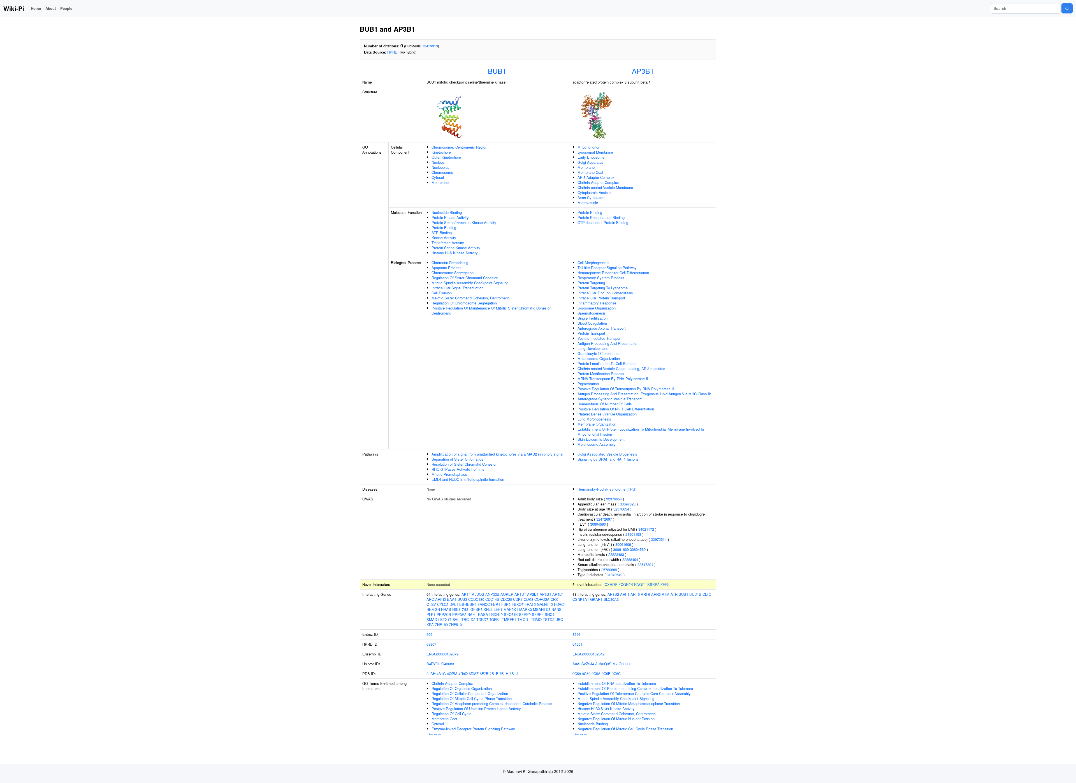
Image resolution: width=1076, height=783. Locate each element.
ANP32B (492, 594)
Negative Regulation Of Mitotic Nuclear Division (616, 718)
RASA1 (484, 614)
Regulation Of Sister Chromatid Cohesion (465, 277)
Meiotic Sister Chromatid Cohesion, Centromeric (471, 298)
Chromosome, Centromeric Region (459, 147)
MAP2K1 (511, 609)
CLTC (706, 594)
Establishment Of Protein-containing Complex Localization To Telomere (635, 688)
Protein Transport (591, 333)
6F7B (484, 673)
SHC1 (549, 614)
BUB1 (497, 71)
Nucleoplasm (442, 167)
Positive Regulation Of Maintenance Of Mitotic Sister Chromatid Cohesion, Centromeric (492, 310)
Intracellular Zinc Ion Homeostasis (605, 292)
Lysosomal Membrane (595, 152)
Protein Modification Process (601, 373)
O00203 (625, 663)
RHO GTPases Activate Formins (458, 469)
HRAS (446, 609)
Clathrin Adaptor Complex (598, 182)
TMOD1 (523, 619)
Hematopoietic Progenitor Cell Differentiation (613, 272)
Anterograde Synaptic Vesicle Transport (610, 398)
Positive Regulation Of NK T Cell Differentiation (616, 409)
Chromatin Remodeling (450, 262)
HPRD (392, 52)
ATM (665, 594)
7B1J (513, 673)
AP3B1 (643, 71)
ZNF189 (441, 624)
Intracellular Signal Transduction (457, 287)
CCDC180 (476, 599)
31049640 (614, 574)
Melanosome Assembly (597, 444)
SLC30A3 (611, 599)
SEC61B (511, 614)
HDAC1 (560, 604)
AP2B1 (533, 594)
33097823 (628, 504)
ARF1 (624, 594)
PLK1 (430, 614)
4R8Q (463, 673)
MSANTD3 (541, 609)
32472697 (604, 519)
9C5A (596, 673)
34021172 (646, 529)
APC (430, 599)
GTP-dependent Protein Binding (603, 222)
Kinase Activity (444, 237)
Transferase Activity (448, 242)
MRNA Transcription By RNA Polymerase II (613, 378)
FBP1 (495, 604)
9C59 (586, 673)
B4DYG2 (433, 663)
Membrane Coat (590, 172)
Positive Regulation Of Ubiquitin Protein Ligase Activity (476, 708)
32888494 (630, 559)
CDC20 (506, 599)
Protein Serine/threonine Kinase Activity (464, 222)
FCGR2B (625, 584)
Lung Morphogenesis (594, 419)
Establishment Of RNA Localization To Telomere (617, 683)
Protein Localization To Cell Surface (607, 363)
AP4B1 (558, 594)
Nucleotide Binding (447, 212)
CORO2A (541, 599)
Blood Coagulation (592, 323)
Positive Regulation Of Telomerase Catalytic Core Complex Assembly (634, 693)
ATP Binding (442, 232)
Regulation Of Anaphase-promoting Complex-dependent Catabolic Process (492, 703)
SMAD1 (432, 619)
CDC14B (492, 599)
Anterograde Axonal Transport (602, 328)
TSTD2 (548, 619)
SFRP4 (538, 614)
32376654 (614, 499)
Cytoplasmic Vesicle (594, 192)
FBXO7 (517, 604)
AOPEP (506, 594)
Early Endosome (591, 157)
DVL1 (453, 604)
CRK (554, 599)
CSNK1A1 (580, 599)
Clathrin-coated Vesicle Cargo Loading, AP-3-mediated (621, 368)
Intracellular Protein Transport (601, 298)
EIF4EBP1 (468, 604)
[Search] (1067, 8)
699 (429, 634)
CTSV (431, 604)
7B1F (494, 673)
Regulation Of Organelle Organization (462, 688)
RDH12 (497, 614)
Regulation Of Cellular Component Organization (470, 693)
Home (36, 8)
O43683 (447, 663)
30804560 (598, 524)
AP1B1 (520, 594)
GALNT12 (545, 604)
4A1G (441, 673)
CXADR (611, 584)
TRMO (536, 619)
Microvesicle (588, 202)
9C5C (616, 673)
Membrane (440, 182)
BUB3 (462, 599)
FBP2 (506, 604)
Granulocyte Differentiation (599, 353)
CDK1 (518, 599)
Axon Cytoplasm (591, 197)
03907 (431, 644)
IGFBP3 (476, 609)
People (66, 8)
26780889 (609, 569)
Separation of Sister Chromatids (457, 459)
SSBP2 (653, 584)
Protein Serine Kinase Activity (456, 247)
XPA (430, 624)
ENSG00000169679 (442, 654)
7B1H (503, 673)
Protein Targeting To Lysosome (603, 287)
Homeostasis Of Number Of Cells (605, 403)
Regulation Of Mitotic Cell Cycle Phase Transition (472, 698)
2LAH (430, 673)
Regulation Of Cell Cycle (451, 713)
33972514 (659, 539)
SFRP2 (525, 614)
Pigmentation (588, 383)
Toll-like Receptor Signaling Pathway (607, 267)
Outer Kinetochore (446, 157)
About (50, 8)
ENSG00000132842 (588, 654)
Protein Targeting (591, 282)
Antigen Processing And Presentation (608, 343)
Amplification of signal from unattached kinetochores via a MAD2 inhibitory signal (497, 454)
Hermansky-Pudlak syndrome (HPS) (607, 489)
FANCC (484, 604)
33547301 (645, 564)
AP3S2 (613, 594)
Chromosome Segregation (453, 272)
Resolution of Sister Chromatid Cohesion (464, 464)
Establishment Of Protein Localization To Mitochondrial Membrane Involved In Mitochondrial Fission (641, 431)
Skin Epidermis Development (601, 439)
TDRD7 (482, 619)
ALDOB (478, 594)
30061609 (623, 544)
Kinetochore (441, 152)
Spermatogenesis (592, 313)
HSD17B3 (460, 609)
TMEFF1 (509, 619)
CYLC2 (442, 604)
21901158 (633, 534)
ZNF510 (455, 624)
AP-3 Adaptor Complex (596, 177)
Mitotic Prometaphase (449, 474)
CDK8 (528, 599)
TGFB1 (495, 619)
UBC (559, 619)
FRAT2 (530, 604)
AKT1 (466, 594)
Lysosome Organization (597, 308)
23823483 (616, 554)
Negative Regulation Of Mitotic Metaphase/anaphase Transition (629, 703)
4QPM (452, 673)
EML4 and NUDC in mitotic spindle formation (468, 479)
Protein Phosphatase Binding (601, 217)
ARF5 (635, 594)
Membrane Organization (597, 424)
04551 (577, 644)
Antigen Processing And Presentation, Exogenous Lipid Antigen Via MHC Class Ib (644, 393)
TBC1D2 (468, 619)
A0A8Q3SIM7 (606, 663)
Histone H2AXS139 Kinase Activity (606, 708)
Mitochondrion (589, 147)
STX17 (445, 619)
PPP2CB (444, 614)
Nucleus (438, 162)
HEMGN (433, 609)
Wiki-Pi (13, 8)
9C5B (606, 673)
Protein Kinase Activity (450, 217)
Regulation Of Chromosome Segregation (464, 303)
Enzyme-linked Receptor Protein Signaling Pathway (473, 728)
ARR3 (656, 594)
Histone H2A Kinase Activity (455, 252)
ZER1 (665, 584)
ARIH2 (440, 599)
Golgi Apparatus (591, 162)
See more (434, 734)
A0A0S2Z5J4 (583, 663)
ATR (674, 594)
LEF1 (498, 609)
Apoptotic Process (447, 267)
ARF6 (645, 594)
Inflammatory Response (597, 303)
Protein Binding (444, 227)
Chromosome (442, 172)
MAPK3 (525, 609)
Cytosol (438, 177)
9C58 (576, 673)
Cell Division (442, 292)
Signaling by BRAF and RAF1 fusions (608, 459)
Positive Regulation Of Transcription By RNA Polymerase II (626, 388)
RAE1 (472, 614)
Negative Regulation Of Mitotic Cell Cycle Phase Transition (625, 728)
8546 (576, 634)
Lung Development (593, 348)
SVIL (456, 619)
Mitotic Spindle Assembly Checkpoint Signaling (470, 282)
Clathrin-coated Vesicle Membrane (605, 187)
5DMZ (474, 673)
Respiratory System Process (601, 277)
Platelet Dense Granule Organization (607, 414)
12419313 (430, 45)
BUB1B (695, 594)
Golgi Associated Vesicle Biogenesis (607, 454)
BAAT (451, 599)
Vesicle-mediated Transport (600, 338)
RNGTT (640, 584)
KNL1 (488, 609)
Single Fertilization (592, 318)
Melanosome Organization (599, 358)
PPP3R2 (459, 614)
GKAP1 (596, 599)
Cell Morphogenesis (593, 262)
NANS (556, 609)
